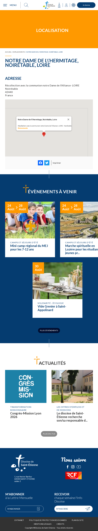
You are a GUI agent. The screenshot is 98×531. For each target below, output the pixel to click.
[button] (44, 134)
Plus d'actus (49, 434)
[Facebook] (40, 162)
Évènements (23, 128)
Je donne (86, 5)
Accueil (8, 52)
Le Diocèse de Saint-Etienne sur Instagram (73, 467)
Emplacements (19, 52)
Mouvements (73, 5)
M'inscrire (62, 509)
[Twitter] (46, 162)
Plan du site (78, 520)
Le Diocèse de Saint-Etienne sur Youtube (78, 467)
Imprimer (57, 163)
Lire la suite (25, 398)
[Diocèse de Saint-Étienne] (49, 5)
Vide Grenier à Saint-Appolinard (57, 290)
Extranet (19, 520)
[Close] (68, 119)
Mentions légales (42, 524)
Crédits (60, 524)
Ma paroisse (59, 5)
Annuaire (66, 5)
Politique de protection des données (48, 520)
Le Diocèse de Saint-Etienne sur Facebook (67, 467)
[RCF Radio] (73, 475)
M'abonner (13, 509)
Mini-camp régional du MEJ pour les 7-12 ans (30, 229)
